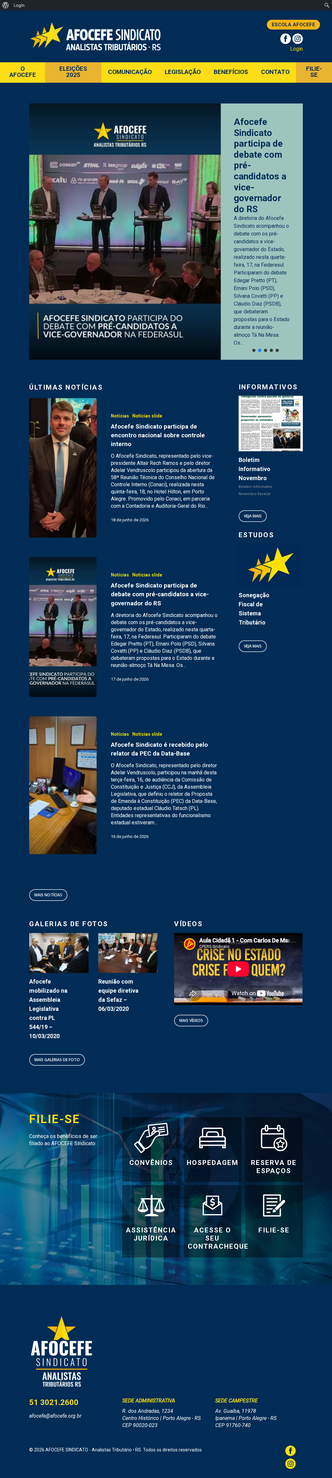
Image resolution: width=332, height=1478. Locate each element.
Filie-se (314, 72)
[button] (253, 350)
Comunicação (130, 72)
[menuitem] (5, 5)
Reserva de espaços (274, 1167)
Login (296, 49)
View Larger (58, 943)
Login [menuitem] (19, 5)
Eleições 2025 (73, 72)
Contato (275, 72)
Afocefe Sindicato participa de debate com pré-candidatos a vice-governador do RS (260, 165)
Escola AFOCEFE (293, 25)
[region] (166, 231)
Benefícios (231, 72)
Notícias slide (147, 415)
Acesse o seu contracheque (218, 1238)
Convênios (151, 1163)
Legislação (183, 72)
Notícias (120, 415)
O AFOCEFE (22, 72)
